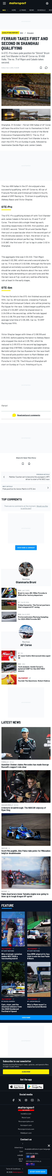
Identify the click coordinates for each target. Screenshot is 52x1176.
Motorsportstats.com (26, 1129)
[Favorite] (40, 67)
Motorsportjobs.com (26, 1121)
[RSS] (38, 1100)
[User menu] (47, 3)
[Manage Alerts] (29, 463)
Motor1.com (26, 1117)
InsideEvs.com (26, 1114)
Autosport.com (26, 1125)
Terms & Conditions (13, 1169)
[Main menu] (4, 3)
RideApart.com (26, 1133)
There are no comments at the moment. (26, 507)
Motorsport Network (21, 1172)
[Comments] (47, 67)
